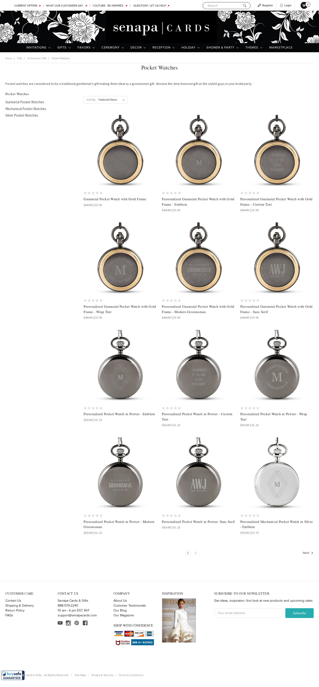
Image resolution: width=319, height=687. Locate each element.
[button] (13, 675)
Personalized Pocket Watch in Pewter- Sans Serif (198, 521)
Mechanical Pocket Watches (25, 109)
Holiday (188, 47)
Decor (137, 47)
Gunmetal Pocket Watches (24, 102)
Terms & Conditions (131, 675)
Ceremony (111, 47)
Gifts (62, 47)
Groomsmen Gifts (37, 58)
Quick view (120, 147)
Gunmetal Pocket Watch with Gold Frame (115, 199)
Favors (85, 47)
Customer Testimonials (129, 606)
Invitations (36, 47)
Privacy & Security (102, 675)
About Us (120, 601)
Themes (252, 47)
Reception (161, 47)
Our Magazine (123, 615)
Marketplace (281, 47)
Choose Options (198, 155)
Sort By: (91, 100)
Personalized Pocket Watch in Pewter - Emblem (119, 413)
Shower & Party (220, 47)
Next (306, 553)
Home (8, 58)
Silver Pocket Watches (21, 115)
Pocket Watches (61, 58)
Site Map (80, 675)
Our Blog (120, 610)
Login (287, 5)
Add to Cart (120, 155)
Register (267, 5)
